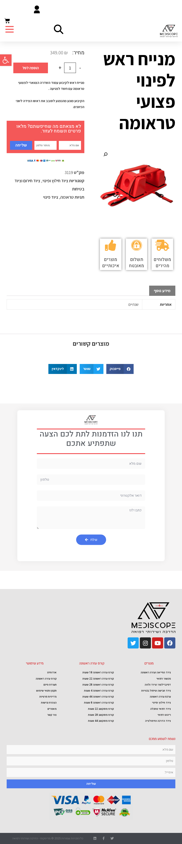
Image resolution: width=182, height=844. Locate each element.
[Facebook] (169, 642)
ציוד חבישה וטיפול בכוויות (156, 691)
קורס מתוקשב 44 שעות (101, 721)
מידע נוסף (162, 290)
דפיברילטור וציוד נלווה (158, 685)
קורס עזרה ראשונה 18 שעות (98, 672)
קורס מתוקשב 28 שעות (101, 715)
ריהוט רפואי (164, 715)
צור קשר (52, 715)
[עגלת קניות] (7, 21)
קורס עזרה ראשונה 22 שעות (98, 679)
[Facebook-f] (103, 838)
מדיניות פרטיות (48, 697)
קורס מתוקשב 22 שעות (101, 709)
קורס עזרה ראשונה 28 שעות (98, 685)
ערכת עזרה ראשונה (160, 697)
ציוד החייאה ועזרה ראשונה (156, 672)
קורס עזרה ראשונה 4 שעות (99, 691)
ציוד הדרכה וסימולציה (158, 721)
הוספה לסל (30, 67)
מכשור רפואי (163, 679)
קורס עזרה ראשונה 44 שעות (98, 697)
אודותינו (52, 672)
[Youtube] (157, 642)
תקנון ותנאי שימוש (46, 691)
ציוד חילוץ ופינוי (55, 181)
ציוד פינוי (50, 197)
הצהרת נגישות (49, 703)
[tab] (162, 291)
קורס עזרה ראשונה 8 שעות (99, 703)
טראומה (67, 197)
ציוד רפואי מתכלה (160, 709)
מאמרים (52, 709)
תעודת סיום (50, 685)
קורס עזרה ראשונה (46, 679)
